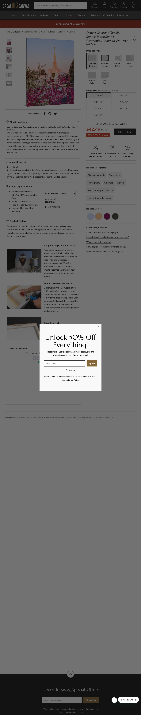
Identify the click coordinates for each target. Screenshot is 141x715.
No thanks (70, 370)
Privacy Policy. (73, 380)
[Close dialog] (98, 326)
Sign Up (92, 363)
